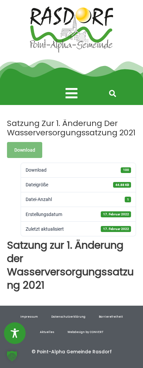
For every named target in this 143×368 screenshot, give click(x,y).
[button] (71, 93)
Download (24, 150)
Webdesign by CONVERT (85, 332)
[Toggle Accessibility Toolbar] (14, 333)
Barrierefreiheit (111, 317)
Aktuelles (47, 332)
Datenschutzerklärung (68, 317)
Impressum (29, 317)
